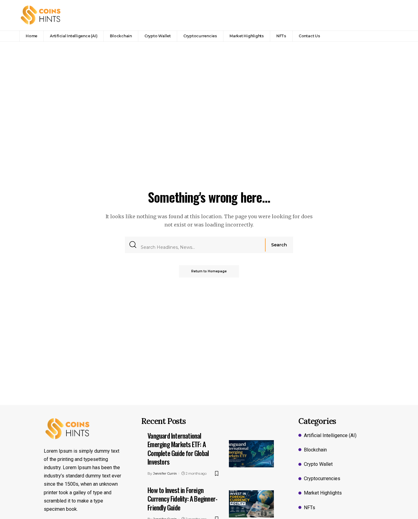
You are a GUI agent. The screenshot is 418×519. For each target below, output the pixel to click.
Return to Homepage (209, 271)
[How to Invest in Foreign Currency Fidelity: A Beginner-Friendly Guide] (251, 503)
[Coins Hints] (40, 15)
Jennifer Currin (165, 473)
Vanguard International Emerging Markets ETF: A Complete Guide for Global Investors (178, 449)
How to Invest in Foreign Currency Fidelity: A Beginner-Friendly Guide (182, 498)
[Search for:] (200, 245)
